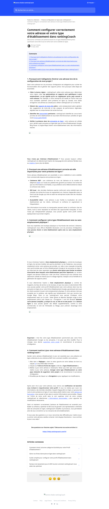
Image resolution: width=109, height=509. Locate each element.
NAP (38, 183)
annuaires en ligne (56, 121)
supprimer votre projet (51, 342)
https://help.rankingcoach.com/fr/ (54, 432)
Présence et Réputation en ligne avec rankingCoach (56, 20)
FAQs (41, 500)
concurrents (43, 114)
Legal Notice (48, 500)
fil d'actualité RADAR (39, 118)
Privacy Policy (72, 500)
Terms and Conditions (60, 500)
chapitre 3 (32, 163)
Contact (35, 500)
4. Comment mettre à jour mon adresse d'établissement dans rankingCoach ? (54, 69)
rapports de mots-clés (45, 106)
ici (35, 364)
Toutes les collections (33, 20)
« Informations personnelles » (58, 398)
